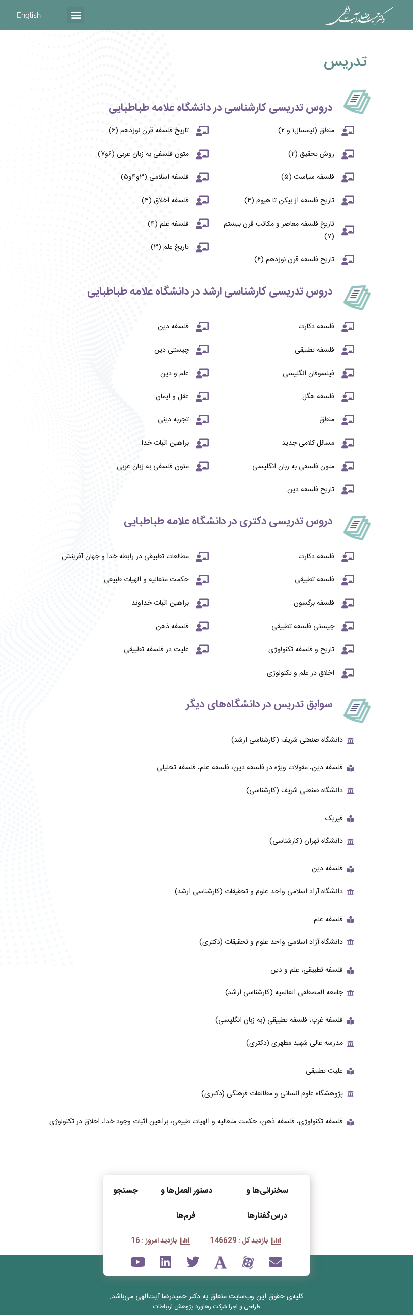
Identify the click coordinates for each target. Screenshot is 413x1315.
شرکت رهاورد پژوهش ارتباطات (190, 1307)
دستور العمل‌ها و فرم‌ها (186, 1203)
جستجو (125, 1191)
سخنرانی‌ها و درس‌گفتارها (267, 1203)
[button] (75, 15)
